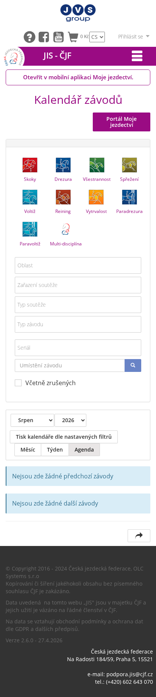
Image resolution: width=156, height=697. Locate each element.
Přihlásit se (130, 36)
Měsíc (27, 449)
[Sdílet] (139, 535)
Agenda (84, 449)
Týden (55, 449)
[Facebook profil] (45, 36)
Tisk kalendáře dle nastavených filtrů (64, 436)
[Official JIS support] (30, 36)
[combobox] (78, 265)
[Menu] (136, 56)
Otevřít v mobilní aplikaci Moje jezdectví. (78, 77)
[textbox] (78, 265)
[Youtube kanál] (60, 36)
